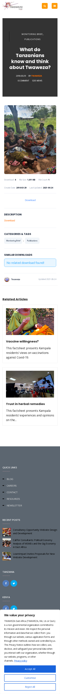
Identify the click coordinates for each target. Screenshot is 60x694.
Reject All (30, 686)
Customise (30, 677)
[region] (30, 652)
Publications (32, 39)
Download (30, 200)
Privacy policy (20, 660)
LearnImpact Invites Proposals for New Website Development (34, 555)
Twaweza (36, 75)
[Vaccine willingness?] (30, 323)
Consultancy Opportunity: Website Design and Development (35, 531)
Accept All (30, 669)
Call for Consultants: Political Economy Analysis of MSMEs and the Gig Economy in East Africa (34, 543)
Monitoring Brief (32, 34)
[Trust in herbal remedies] (30, 386)
